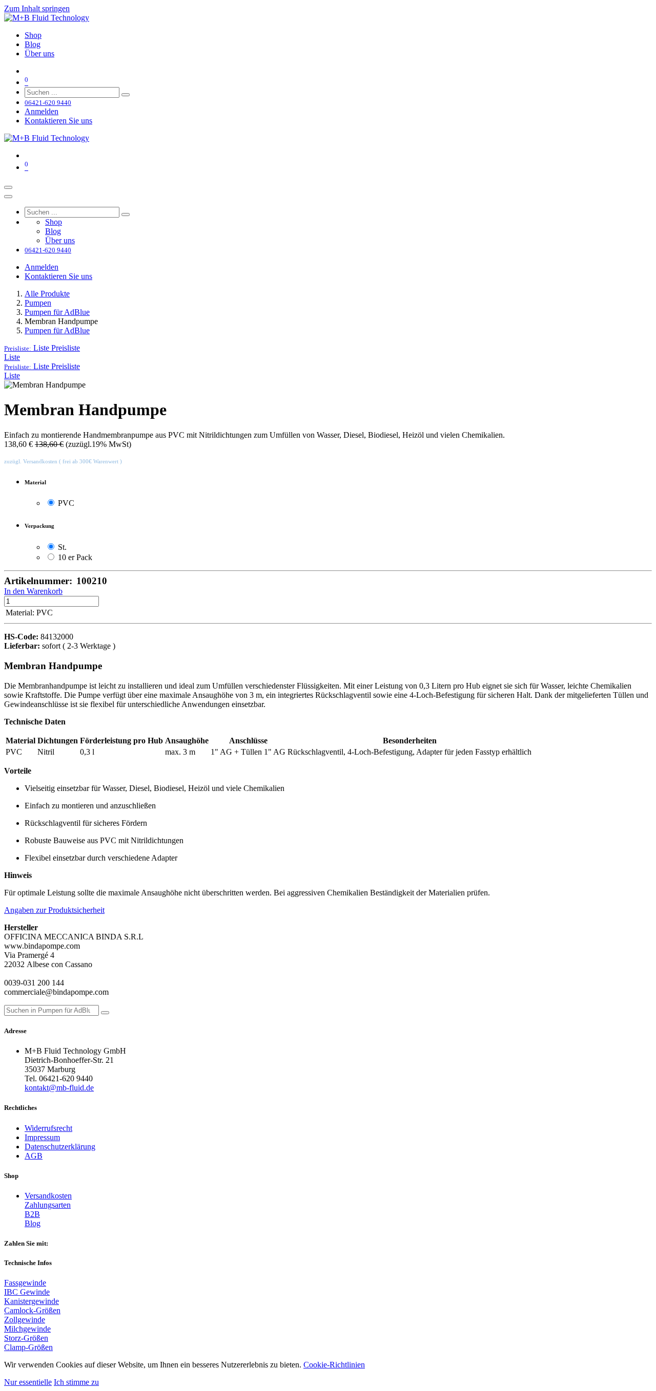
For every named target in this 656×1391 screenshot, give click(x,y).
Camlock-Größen (32, 1310)
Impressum (42, 1137)
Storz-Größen (26, 1338)
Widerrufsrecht (48, 1128)
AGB (34, 1155)
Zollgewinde (24, 1319)
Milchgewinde (27, 1328)
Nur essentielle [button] (28, 1382)
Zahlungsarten (48, 1205)
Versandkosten (48, 1195)
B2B (32, 1214)
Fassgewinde (25, 1282)
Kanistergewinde (31, 1301)
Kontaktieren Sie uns (58, 120)
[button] (42, 348)
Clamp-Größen (28, 1347)
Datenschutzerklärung (60, 1146)
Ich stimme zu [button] (76, 1382)
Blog (32, 1223)
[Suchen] (125, 94)
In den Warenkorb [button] (33, 591)
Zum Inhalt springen (37, 8)
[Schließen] (8, 196)
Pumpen (38, 302)
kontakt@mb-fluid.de (59, 1087)
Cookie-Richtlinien (334, 1364)
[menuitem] (33, 35)
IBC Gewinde (27, 1292)
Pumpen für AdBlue (57, 312)
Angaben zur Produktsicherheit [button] (54, 910)
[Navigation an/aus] (8, 187)
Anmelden (41, 111)
